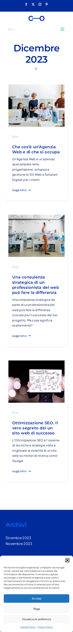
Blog (15, 136)
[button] (67, 560)
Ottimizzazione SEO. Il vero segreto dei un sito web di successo (35, 428)
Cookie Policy (28, 627)
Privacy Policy (45, 627)
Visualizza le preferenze (36, 619)
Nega (36, 608)
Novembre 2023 (19, 543)
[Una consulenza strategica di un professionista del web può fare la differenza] (36, 217)
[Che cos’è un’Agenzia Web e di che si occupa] (36, 87)
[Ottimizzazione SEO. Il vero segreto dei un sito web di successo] (36, 363)
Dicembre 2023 (18, 538)
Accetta (36, 598)
